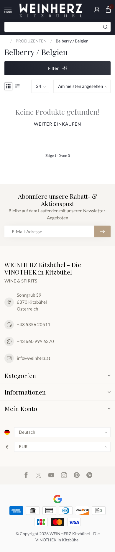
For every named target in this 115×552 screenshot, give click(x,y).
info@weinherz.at (33, 358)
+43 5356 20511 (33, 324)
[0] (108, 9)
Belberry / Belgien (72, 40)
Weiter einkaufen (57, 123)
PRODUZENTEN (31, 40)
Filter (54, 68)
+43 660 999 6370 (35, 341)
